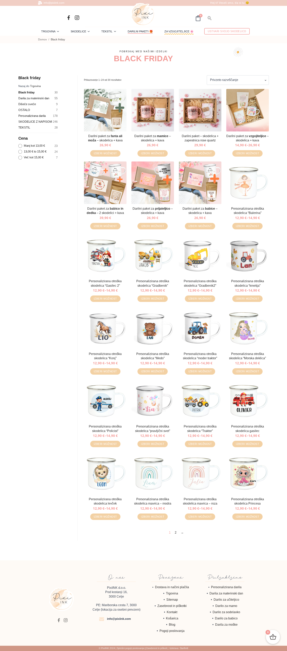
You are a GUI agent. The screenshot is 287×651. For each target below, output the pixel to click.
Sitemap (172, 599)
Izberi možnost (105, 153)
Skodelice (78, 31)
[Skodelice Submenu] (90, 31)
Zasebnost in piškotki (172, 606)
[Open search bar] (209, 17)
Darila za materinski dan (226, 593)
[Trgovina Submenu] (59, 31)
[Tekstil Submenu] (116, 31)
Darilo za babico (226, 618)
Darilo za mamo (226, 606)
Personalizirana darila (226, 587)
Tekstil (106, 31)
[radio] (38, 146)
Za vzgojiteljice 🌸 (178, 31)
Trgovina (48, 31)
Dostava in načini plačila (172, 587)
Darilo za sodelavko (226, 612)
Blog (172, 624)
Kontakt (172, 612)
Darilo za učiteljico (226, 599)
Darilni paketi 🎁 (140, 31)
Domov (42, 39)
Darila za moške (226, 624)
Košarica (172, 618)
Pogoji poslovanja (172, 630)
